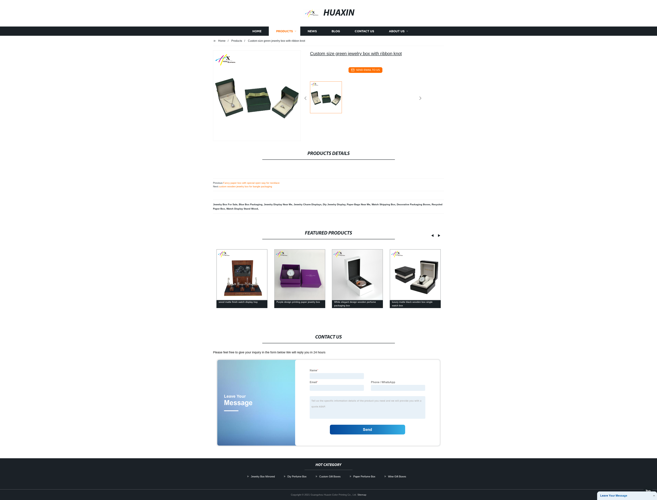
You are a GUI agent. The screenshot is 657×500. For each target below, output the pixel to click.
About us (397, 31)
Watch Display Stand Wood (242, 208)
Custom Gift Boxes (330, 476)
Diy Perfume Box (297, 476)
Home (256, 31)
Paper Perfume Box (364, 476)
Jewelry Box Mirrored (263, 476)
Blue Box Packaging (250, 204)
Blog (336, 31)
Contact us (364, 31)
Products (284, 31)
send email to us (368, 69)
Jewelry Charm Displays (307, 204)
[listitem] (328, 97)
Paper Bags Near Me (358, 204)
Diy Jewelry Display (334, 204)
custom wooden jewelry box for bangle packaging (245, 186)
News (312, 31)
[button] (305, 98)
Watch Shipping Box (383, 204)
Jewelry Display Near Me (278, 204)
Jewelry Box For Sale (225, 204)
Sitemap (361, 494)
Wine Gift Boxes (397, 476)
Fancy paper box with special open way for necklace (251, 182)
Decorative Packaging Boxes (413, 204)
